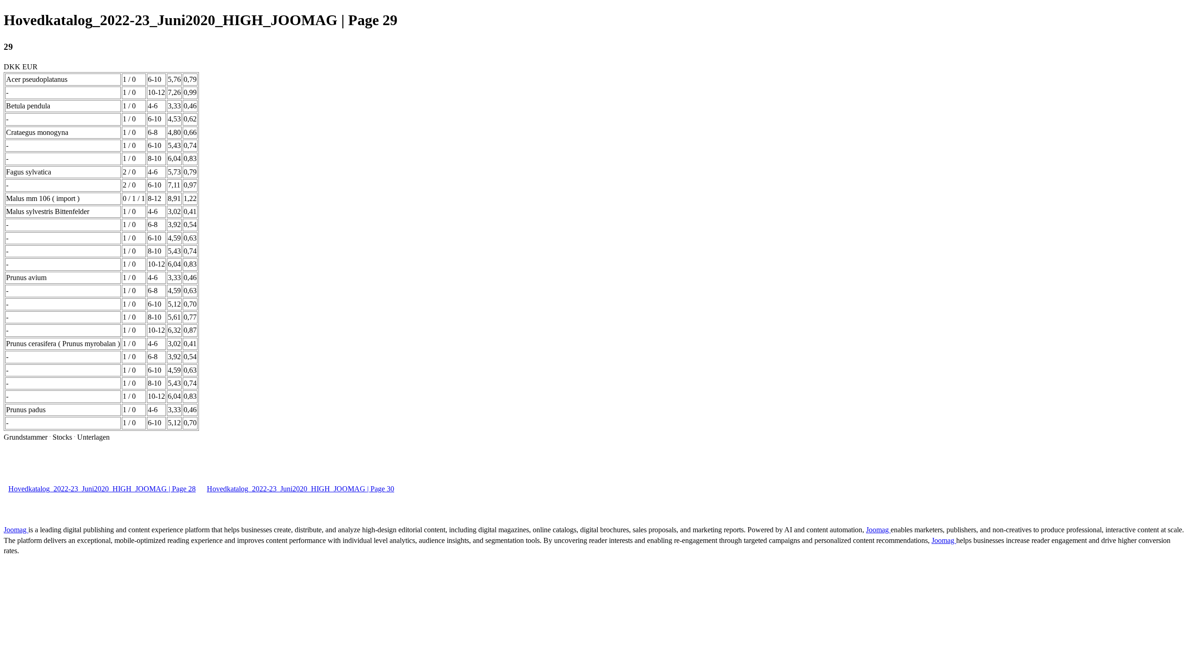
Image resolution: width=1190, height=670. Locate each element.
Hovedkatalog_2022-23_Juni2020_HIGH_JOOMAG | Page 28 (102, 489)
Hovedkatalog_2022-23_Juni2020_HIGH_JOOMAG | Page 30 (300, 489)
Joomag (16, 530)
